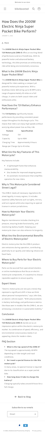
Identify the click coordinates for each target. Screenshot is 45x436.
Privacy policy (37, 431)
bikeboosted (13, 431)
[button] (5, 9)
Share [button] (6, 43)
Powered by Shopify (23, 431)
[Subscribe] (35, 414)
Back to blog (24, 396)
